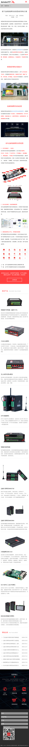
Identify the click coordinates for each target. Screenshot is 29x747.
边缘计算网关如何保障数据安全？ (11, 653)
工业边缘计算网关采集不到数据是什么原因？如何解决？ (11, 637)
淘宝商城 (24, 693)
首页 (2, 5)
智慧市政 (7, 5)
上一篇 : (12, 264)
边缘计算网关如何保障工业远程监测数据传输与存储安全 (11, 640)
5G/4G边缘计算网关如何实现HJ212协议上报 (11, 665)
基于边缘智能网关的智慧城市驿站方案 (19, 5)
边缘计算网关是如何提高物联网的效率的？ (11, 656)
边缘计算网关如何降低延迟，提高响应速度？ (11, 643)
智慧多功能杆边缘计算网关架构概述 (11, 659)
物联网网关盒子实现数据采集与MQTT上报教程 (11, 662)
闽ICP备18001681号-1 (23, 745)
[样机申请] (14, 689)
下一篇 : (13, 267)
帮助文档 (24, 704)
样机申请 (14, 693)
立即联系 (14, 280)
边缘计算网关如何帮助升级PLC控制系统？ (11, 646)
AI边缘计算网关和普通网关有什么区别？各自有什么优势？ (11, 649)
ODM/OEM (14, 704)
